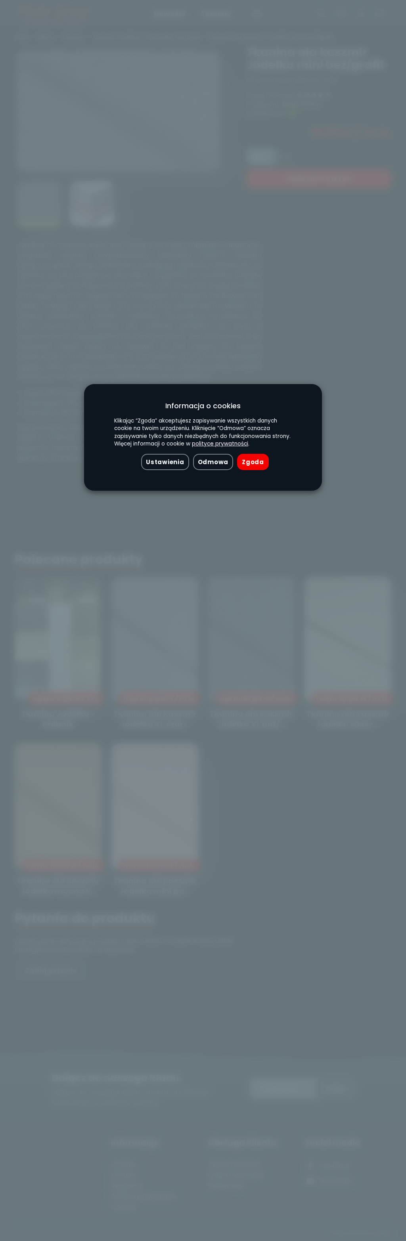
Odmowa (213, 462)
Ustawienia (165, 462)
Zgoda (253, 462)
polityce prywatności (220, 443)
